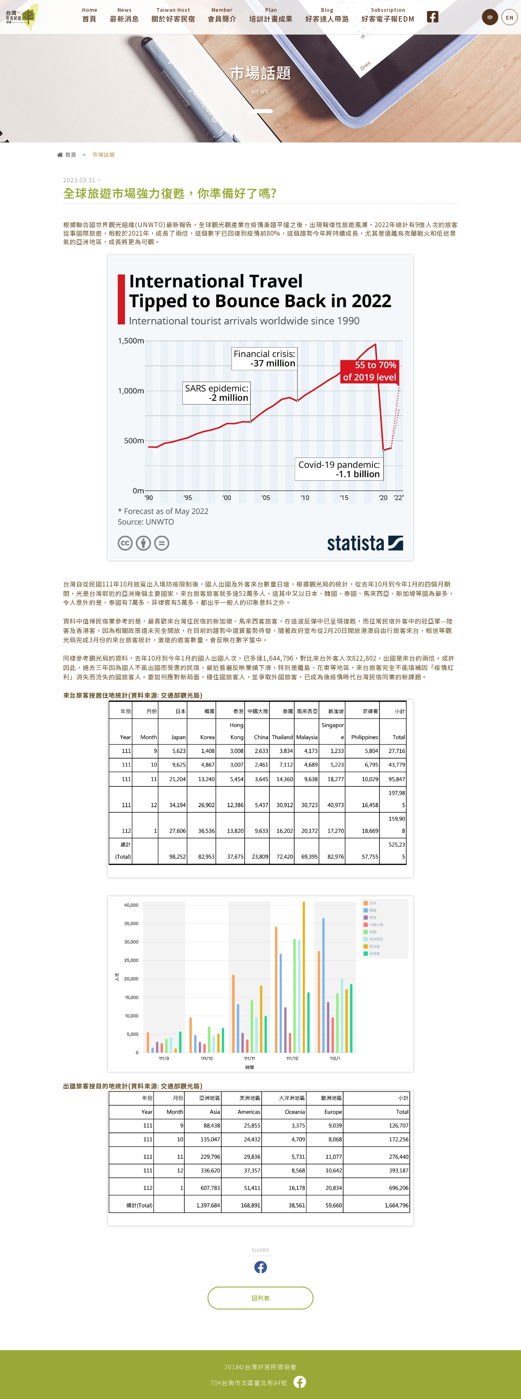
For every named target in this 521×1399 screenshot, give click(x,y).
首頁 (90, 15)
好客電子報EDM (388, 15)
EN (510, 17)
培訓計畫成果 (271, 15)
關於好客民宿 (173, 15)
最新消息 (124, 15)
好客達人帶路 (327, 15)
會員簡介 (222, 15)
